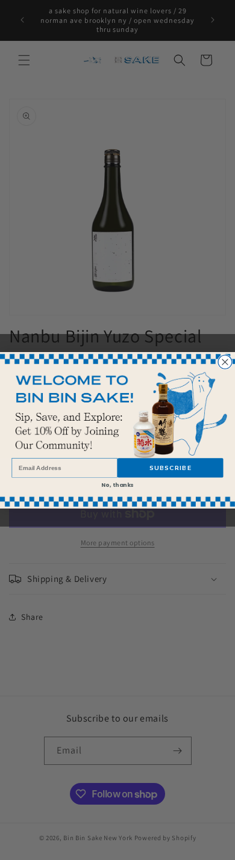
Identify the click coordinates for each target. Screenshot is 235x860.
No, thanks (117, 484)
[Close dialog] (225, 362)
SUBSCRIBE (170, 467)
